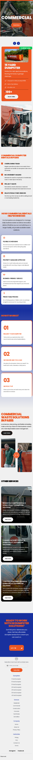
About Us (16, 727)
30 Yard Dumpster (16, 693)
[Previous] (14, 43)
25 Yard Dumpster (16, 690)
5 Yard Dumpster (16, 679)
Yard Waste (16, 714)
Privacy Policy (16, 730)
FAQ (16, 740)
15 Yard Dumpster (16, 684)
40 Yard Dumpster (16, 695)
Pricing (16, 737)
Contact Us (16, 743)
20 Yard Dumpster (16, 687)
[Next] (18, 43)
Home (16, 724)
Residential (16, 703)
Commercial (16, 706)
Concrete (16, 711)
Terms (16, 746)
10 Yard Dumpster (16, 682)
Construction (16, 708)
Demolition (16, 717)
